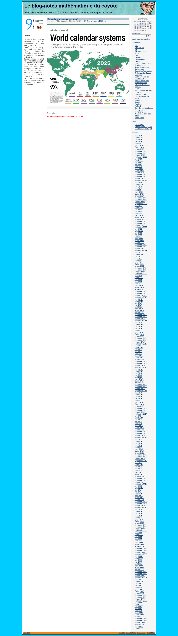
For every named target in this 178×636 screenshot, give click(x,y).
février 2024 (139, 194)
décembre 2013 (141, 432)
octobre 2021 (140, 249)
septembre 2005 (141, 624)
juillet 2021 (139, 254)
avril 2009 (138, 541)
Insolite (137, 89)
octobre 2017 (140, 342)
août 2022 (138, 229)
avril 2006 (138, 611)
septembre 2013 (141, 437)
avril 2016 (138, 377)
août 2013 (138, 439)
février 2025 (139, 171)
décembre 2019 (141, 291)
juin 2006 (138, 607)
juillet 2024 (139, 184)
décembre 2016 (141, 361)
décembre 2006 (141, 595)
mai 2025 (138, 165)
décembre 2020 (141, 268)
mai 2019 (138, 305)
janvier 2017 (139, 359)
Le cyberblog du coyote (143, 129)
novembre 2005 (141, 620)
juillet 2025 (139, 161)
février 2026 (139, 147)
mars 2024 (139, 192)
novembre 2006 (141, 597)
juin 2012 (138, 467)
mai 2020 (138, 282)
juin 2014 (138, 420)
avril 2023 (138, 213)
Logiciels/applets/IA (142, 96)
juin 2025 (138, 163)
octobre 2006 (140, 599)
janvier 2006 (139, 617)
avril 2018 (138, 330)
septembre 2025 (141, 157)
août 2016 (138, 369)
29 (140, 30)
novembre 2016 (141, 363)
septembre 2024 (141, 180)
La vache (138, 92)
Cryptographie (140, 65)
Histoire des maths (142, 81)
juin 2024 (138, 186)
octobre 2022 (140, 225)
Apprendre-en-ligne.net (143, 127)
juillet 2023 (139, 208)
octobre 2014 (140, 412)
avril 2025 (138, 167)
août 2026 (138, 136)
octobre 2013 (140, 435)
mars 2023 (139, 215)
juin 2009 (138, 537)
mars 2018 (139, 332)
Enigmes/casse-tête (142, 77)
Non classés (92, 21)
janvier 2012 (139, 476)
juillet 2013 (139, 441)
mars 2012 (139, 472)
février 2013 (139, 451)
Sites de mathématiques (144, 108)
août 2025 (138, 159)
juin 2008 (138, 560)
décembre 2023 (141, 198)
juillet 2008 (139, 558)
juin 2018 (138, 326)
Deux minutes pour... (142, 67)
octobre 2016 (140, 365)
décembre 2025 (141, 151)
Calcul (137, 55)
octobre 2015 (140, 389)
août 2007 (138, 580)
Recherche (151, 633)
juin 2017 (138, 350)
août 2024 (138, 182)
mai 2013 (138, 445)
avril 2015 (138, 400)
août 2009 (138, 533)
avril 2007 (138, 587)
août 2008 (138, 556)
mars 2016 (139, 379)
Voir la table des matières (141, 39)
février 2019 (139, 311)
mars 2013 (139, 449)
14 (137, 27)
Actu (136, 46)
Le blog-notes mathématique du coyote (71, 6)
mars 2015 (139, 402)
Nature (137, 102)
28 (137, 30)
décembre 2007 (141, 572)
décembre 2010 (141, 502)
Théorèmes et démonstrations (140, 111)
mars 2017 (139, 356)
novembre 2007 (141, 574)
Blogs (137, 54)
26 (150, 28)
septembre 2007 (141, 578)
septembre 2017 (141, 344)
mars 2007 (139, 589)
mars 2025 (139, 169)
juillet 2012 (139, 465)
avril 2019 (138, 307)
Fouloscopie (139, 79)
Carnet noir (139, 57)
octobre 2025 (140, 155)
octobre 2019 (140, 295)
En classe (138, 75)
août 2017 (138, 346)
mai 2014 (138, 422)
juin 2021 (138, 256)
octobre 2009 (140, 529)
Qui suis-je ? (139, 125)
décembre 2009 (141, 525)
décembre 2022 (141, 221)
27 (135, 30)
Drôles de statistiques (143, 73)
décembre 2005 (141, 618)
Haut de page (131, 633)
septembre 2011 (141, 484)
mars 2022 (139, 239)
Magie (137, 98)
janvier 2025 (139, 173)
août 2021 (138, 252)
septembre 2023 (141, 204)
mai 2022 (138, 235)
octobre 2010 (140, 506)
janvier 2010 (139, 523)
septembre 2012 (141, 461)
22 (140, 28)
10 (145, 25)
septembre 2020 (141, 274)
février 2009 (139, 544)
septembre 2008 (141, 554)
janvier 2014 (139, 430)
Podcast (138, 106)
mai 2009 (138, 539)
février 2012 (139, 474)
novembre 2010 (141, 504)
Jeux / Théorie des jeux (143, 91)
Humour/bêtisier (141, 83)
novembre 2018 (141, 317)
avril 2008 (138, 564)
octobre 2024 (140, 178)
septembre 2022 (141, 227)
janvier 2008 (139, 570)
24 (145, 28)
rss (105, 21)
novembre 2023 (141, 200)
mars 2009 (139, 543)
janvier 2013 (139, 453)
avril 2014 (138, 424)
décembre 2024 (141, 175)
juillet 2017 (139, 348)
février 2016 (139, 381)
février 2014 (139, 428)
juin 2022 (138, 233)
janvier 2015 (139, 406)
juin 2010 (138, 513)
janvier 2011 (139, 500)
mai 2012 (138, 469)
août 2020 (138, 276)
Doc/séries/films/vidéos (143, 71)
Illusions (138, 87)
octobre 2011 (139, 482)
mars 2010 (139, 519)
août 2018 (138, 322)
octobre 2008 (140, 552)
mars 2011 (139, 496)
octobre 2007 (140, 576)
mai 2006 (138, 609)
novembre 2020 (141, 270)
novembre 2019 (141, 293)
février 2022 (139, 241)
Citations (138, 61)
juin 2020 (138, 280)
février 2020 (139, 287)
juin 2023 (138, 210)
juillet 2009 (139, 535)
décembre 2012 (141, 455)
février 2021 (139, 264)
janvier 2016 (139, 383)
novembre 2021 (141, 247)
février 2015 (139, 404)
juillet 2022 (139, 231)
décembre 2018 (141, 315)
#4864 (100, 21)
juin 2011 (138, 490)
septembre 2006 (141, 601)
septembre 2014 (141, 414)
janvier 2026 (139, 149)
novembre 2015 (141, 387)
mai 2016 (138, 375)
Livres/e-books (140, 94)
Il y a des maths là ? (142, 85)
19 (150, 27)
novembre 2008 (141, 550)
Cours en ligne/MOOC (143, 63)
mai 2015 (138, 398)
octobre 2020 (140, 272)
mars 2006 (139, 613)
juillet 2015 (139, 395)
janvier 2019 (139, 313)
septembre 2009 (141, 531)
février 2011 (139, 498)
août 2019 (138, 299)
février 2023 (139, 217)
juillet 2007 (139, 581)
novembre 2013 (141, 433)
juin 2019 (138, 303)
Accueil (122, 633)
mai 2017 (138, 352)
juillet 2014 (139, 418)
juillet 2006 (139, 605)
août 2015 (138, 393)
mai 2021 (138, 258)
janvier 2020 (139, 289)
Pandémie (138, 104)
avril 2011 (138, 494)
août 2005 (138, 626)
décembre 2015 (141, 385)
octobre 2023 (140, 202)
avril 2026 (138, 143)
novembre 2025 (141, 153)
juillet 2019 (139, 301)
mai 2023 (138, 212)
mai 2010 (138, 515)
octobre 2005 (140, 622)
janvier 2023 (139, 219)
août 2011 (138, 486)
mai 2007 (138, 585)
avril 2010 (138, 517)
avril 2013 (138, 447)
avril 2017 (138, 354)
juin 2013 (138, 443)
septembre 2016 (141, 367)
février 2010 (139, 521)
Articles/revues (140, 52)
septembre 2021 (141, 250)
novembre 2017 (141, 340)
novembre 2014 (141, 410)
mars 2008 (139, 566)
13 (135, 27)
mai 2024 (138, 188)
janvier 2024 (139, 196)
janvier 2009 (139, 546)
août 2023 (138, 206)
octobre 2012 (140, 459)
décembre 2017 (141, 338)
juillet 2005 (139, 628)
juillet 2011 (139, 488)
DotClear (26, 633)
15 (140, 27)
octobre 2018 (140, 319)
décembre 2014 (141, 408)
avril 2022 (138, 237)
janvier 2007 (139, 593)
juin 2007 (138, 583)
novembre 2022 (141, 223)
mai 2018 (138, 328)
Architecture (139, 48)
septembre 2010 (141, 507)
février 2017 (139, 358)
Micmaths (138, 100)
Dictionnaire (139, 69)
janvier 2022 (139, 243)
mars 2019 (139, 309)
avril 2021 (138, 260)
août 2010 (138, 509)
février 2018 (139, 334)
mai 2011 (138, 492)
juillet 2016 (139, 371)
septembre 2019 (141, 297)
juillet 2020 (139, 278)
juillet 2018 (139, 324)
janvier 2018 (139, 336)
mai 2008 (138, 562)
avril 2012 (138, 470)
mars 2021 (139, 262)
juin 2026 (138, 139)
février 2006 (139, 615)
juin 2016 (138, 373)
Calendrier (141, 633)
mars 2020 (139, 285)
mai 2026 (138, 141)
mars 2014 (139, 426)
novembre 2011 (140, 480)
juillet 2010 (139, 511)
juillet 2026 (139, 138)
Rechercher (136, 33)
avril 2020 (138, 284)
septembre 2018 (141, 321)
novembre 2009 (141, 527)
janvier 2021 (139, 266)
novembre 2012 (141, 457)
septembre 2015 (141, 391)
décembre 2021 (141, 245)
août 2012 (138, 463)
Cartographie (140, 59)
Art (136, 50)
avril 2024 (138, 190)
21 (137, 28)
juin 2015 (138, 396)
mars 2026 (139, 145)
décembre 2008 (141, 548)
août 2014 (138, 416)
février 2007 (139, 591)
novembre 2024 (141, 176)
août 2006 (138, 603)
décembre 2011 (140, 478)
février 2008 (139, 568)
